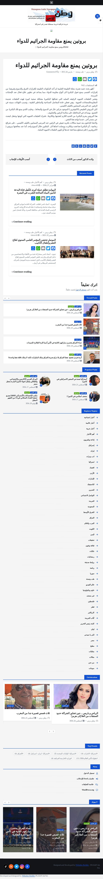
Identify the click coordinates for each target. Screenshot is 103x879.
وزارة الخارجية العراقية (61, 758)
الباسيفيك (90, 484)
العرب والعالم (89, 523)
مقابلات (91, 651)
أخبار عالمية (90, 423)
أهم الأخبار (38, 182)
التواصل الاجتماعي (87, 495)
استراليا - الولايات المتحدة (64, 753)
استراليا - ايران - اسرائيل (38, 753)
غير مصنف (78, 324)
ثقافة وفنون (90, 545)
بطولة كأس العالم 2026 (86, 758)
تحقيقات (91, 540)
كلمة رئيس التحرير (87, 623)
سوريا (92, 573)
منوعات (91, 668)
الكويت (91, 529)
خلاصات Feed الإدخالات (85, 779)
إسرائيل (91, 445)
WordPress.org (88, 790)
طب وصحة (80, 72)
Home (66, 47)
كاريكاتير (91, 612)
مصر (92, 640)
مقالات (91, 657)
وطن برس (90, 72)
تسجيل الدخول (89, 773)
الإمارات (91, 479)
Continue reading (22, 221)
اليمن (92, 534)
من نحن (91, 663)
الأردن (92, 473)
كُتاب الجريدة (89, 618)
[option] (51, 311)
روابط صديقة (89, 562)
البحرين (91, 490)
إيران (92, 451)
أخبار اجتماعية (89, 417)
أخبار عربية (78, 357)
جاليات (92, 551)
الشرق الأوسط (88, 512)
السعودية (91, 506)
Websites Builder (82, 865)
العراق (92, 518)
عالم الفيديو (90, 585)
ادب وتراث (78, 306)
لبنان (92, 629)
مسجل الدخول (81, 290)
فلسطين (91, 601)
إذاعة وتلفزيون (89, 440)
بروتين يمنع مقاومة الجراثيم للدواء (50, 47)
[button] (5, 298)
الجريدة (91, 501)
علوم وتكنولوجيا (88, 590)
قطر (92, 607)
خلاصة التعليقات (88, 784)
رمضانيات (90, 557)
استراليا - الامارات (89, 753)
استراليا (77, 376)
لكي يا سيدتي (89, 635)
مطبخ (92, 646)
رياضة (92, 568)
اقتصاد (71, 339)
